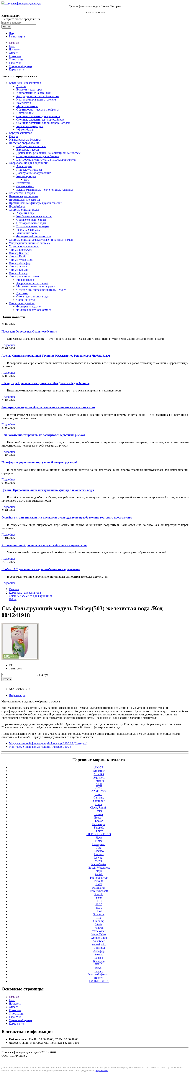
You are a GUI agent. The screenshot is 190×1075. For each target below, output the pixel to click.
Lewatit (98, 857)
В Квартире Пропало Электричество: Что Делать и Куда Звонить (45, 383)
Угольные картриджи (29, 126)
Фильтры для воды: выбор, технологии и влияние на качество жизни (48, 407)
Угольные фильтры (28, 229)
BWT (98, 794)
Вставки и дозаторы (29, 89)
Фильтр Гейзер (18, 273)
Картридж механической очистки (37, 96)
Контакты (15, 56)
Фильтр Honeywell (20, 249)
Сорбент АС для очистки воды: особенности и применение (40, 569)
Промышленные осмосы (24, 199)
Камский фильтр (98, 974)
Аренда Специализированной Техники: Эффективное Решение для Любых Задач (55, 355)
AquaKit (99, 774)
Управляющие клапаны (24, 246)
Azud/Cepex (98, 790)
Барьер (98, 957)
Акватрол (99, 947)
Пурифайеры (17, 206)
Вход (12, 33)
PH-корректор (25, 279)
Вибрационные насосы (31, 146)
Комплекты (23, 102)
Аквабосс (99, 941)
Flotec (98, 840)
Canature (99, 797)
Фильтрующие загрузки (24, 276)
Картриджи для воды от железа (36, 99)
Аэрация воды (25, 213)
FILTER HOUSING (98, 834)
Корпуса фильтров (20, 132)
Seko (99, 897)
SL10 (99, 901)
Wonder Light (99, 937)
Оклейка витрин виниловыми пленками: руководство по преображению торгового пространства (66, 517)
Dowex (98, 814)
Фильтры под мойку (22, 303)
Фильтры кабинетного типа (33, 236)
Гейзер (13, 599)
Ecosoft (98, 817)
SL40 (99, 911)
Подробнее (8, 345)
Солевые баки (25, 186)
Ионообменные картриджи (33, 92)
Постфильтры (25, 112)
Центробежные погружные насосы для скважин (46, 159)
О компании (16, 59)
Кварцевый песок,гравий (32, 283)
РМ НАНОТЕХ (99, 981)
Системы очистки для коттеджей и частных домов (41, 239)
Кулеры (13, 136)
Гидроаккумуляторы (29, 169)
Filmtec (98, 830)
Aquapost (98, 777)
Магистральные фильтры (25, 139)
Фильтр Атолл (18, 266)
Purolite (98, 881)
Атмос (99, 954)
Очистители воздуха (22, 193)
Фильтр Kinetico (19, 253)
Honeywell (98, 844)
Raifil (99, 884)
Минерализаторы (27, 106)
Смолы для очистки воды (32, 296)
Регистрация (17, 36)
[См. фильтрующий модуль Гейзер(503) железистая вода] (20, 658)
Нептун (99, 977)
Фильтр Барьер (18, 269)
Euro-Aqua (98, 824)
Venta (98, 924)
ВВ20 (98, 967)
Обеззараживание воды (31, 223)
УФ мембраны (25, 129)
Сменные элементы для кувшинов (38, 116)
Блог (12, 46)
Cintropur (98, 800)
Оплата (13, 52)
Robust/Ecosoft (99, 891)
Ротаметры (23, 183)
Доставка (15, 49)
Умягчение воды (26, 233)
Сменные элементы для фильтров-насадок (43, 122)
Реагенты (22, 293)
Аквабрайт (99, 944)
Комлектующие (26, 176)
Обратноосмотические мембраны (37, 109)
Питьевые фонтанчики (23, 196)
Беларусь (98, 961)
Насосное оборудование (24, 142)
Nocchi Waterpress (99, 867)
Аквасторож (24, 166)
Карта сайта (16, 69)
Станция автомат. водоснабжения (37, 156)
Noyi (99, 870)
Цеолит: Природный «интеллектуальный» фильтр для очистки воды (47, 490)
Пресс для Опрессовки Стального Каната (29, 331)
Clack (98, 804)
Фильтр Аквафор (19, 263)
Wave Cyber (98, 934)
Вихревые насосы (27, 149)
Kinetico (99, 850)
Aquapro (99, 780)
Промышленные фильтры (32, 226)
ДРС (27, 179)
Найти (6, 26)
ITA (98, 847)
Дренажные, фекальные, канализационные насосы (48, 152)
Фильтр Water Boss (20, 259)
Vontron (99, 927)
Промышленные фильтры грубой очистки (35, 203)
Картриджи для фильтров (25, 82)
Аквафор (98, 951)
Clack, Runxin (98, 807)
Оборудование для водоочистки (29, 162)
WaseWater (98, 931)
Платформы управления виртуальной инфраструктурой (39, 462)
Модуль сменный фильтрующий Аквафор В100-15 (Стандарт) (48, 743)
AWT (98, 787)
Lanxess (99, 854)
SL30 (99, 907)
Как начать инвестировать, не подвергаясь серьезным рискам (43, 435)
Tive (98, 917)
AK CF (98, 767)
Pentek (99, 874)
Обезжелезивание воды (31, 219)
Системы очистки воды (24, 209)
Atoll (99, 784)
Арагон (21, 86)
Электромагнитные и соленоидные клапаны (44, 189)
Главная (14, 42)
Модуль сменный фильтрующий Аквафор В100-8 (40, 746)
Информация (17, 695)
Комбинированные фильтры (34, 216)
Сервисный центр (20, 66)
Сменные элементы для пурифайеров (40, 119)
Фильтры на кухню (28, 306)
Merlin (99, 860)
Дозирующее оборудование (33, 172)
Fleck (99, 837)
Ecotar (99, 820)
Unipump (98, 921)
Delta (99, 810)
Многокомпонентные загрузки (35, 286)
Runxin (98, 894)
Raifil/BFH (98, 887)
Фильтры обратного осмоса (33, 309)
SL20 (99, 904)
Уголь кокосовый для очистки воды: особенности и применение (44, 545)
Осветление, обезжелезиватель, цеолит (41, 289)
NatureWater (98, 864)
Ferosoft (99, 827)
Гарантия (15, 62)
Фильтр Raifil (17, 256)
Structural (98, 914)
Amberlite (99, 770)
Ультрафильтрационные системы (29, 243)
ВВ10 (98, 964)
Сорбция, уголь (26, 299)
